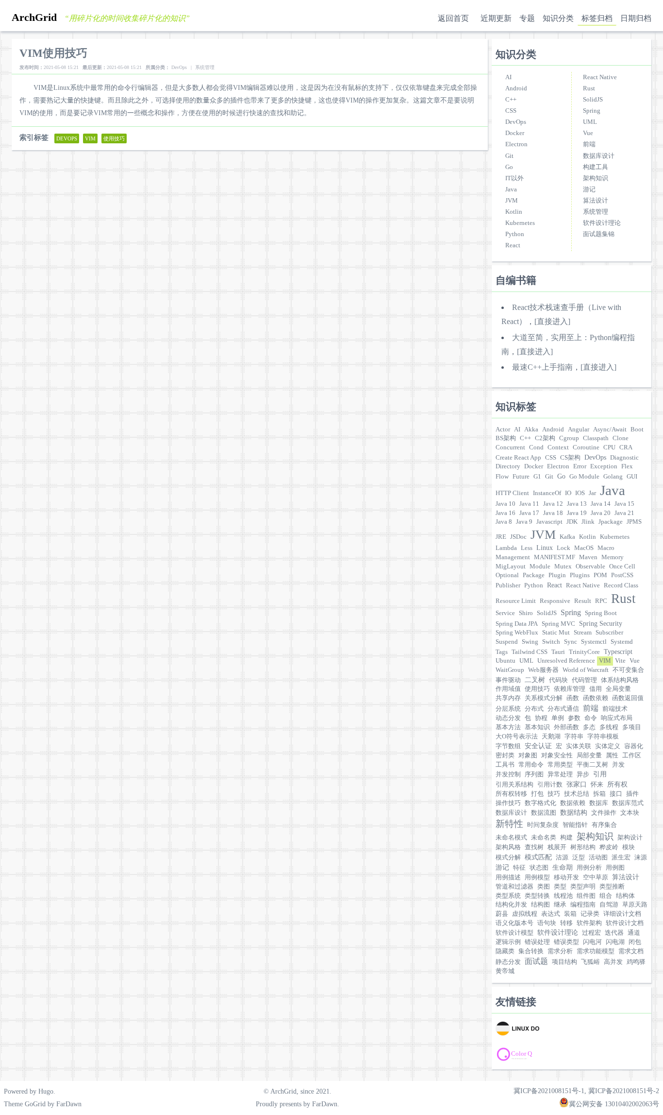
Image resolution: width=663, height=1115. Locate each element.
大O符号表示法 (517, 736)
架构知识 (595, 178)
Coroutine (586, 447)
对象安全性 (557, 755)
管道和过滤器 (514, 886)
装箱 (570, 913)
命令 (590, 718)
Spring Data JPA (517, 623)
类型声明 (583, 886)
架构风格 (508, 847)
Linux (544, 547)
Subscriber (609, 632)
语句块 (546, 923)
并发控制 (508, 774)
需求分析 (560, 951)
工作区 (631, 755)
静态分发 (508, 962)
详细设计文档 (622, 913)
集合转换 (531, 951)
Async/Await (610, 429)
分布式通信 (563, 708)
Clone (621, 438)
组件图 (586, 895)
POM (600, 575)
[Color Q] (539, 1054)
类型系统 (508, 895)
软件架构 (589, 923)
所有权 (617, 784)
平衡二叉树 (592, 764)
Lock (563, 548)
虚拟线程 (524, 913)
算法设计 (595, 200)
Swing (530, 641)
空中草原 (595, 877)
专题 (527, 18)
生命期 (562, 867)
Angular (578, 429)
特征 (519, 867)
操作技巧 (508, 803)
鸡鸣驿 (636, 962)
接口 (616, 793)
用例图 (615, 867)
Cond (536, 447)
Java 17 (529, 513)
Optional (507, 575)
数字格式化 (540, 803)
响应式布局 (616, 718)
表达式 (550, 913)
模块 (628, 847)
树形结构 (583, 847)
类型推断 (612, 886)
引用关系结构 (514, 784)
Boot (637, 429)
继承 (560, 904)
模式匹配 (538, 857)
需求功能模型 (595, 951)
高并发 (613, 962)
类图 (543, 886)
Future (521, 476)
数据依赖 (572, 803)
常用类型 (560, 764)
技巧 (553, 793)
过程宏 (591, 932)
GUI (632, 476)
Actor (503, 429)
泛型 (578, 857)
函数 (572, 698)
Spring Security (600, 623)
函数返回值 (628, 698)
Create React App (518, 457)
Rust (589, 88)
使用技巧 (537, 689)
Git (509, 156)
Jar (592, 493)
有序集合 (604, 825)
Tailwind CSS (529, 652)
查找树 (534, 847)
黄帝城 (505, 971)
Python (514, 234)
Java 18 (553, 513)
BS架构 (506, 438)
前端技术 (615, 708)
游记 (589, 189)
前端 (589, 144)
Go (509, 167)
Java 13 (577, 503)
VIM (605, 660)
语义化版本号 (514, 923)
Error (579, 466)
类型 (560, 886)
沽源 (562, 857)
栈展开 (556, 847)
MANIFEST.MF (554, 557)
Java (511, 189)
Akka (531, 429)
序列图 (534, 774)
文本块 (629, 812)
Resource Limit (516, 601)
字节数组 (508, 746)
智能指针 (575, 825)
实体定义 (607, 746)
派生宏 (621, 857)
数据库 (598, 803)
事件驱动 (508, 680)
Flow (502, 476)
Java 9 (524, 521)
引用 (600, 774)
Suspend (507, 641)
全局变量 (618, 689)
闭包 (635, 942)
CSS (510, 110)
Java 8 (504, 521)
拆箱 (599, 793)
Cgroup (569, 438)
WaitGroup (510, 670)
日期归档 (635, 18)
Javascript (549, 521)
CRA (625, 447)
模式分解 (508, 857)
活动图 (598, 857)
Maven (588, 557)
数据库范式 (628, 803)
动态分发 (508, 718)
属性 (612, 755)
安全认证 (538, 746)
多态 (589, 727)
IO (568, 493)
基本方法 (508, 727)
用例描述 (508, 877)
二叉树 (535, 680)
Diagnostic (624, 457)
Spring (591, 110)
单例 (557, 718)
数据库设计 (598, 156)
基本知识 (537, 727)
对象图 (527, 755)
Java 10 (505, 503)
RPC (601, 601)
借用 (595, 689)
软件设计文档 (625, 923)
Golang (613, 476)
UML (590, 122)
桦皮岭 (608, 847)
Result (582, 601)
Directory (508, 466)
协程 (541, 718)
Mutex (563, 566)
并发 (618, 764)
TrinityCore (584, 652)
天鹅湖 (551, 736)
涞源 (640, 857)
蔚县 (502, 913)
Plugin (557, 575)
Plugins (580, 575)
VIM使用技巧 (53, 53)
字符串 (573, 736)
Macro (605, 548)
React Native (600, 77)
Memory (612, 557)
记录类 (589, 913)
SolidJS (593, 99)
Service (505, 613)
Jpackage (610, 521)
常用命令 (531, 764)
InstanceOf (547, 493)
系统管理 (595, 211)
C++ (510, 99)
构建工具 (595, 167)
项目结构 (564, 962)
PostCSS (622, 575)
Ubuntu (505, 660)
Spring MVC (558, 623)
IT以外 (514, 178)
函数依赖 (595, 698)
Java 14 (601, 503)
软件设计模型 (514, 932)
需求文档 (631, 951)
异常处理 (560, 774)
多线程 (608, 727)
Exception (603, 466)
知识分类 (558, 18)
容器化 (633, 746)
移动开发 (566, 877)
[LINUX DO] (539, 1029)
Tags (502, 652)
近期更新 (496, 18)
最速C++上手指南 (542, 367)
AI (508, 77)
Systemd (622, 641)
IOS (580, 493)
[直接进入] (552, 321)
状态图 (539, 867)
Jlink (588, 521)
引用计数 (550, 784)
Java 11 (529, 503)
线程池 (563, 895)
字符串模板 (603, 736)
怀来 (597, 784)
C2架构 (545, 438)
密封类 (505, 755)
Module (540, 566)
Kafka (567, 536)
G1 (537, 476)
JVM (511, 200)
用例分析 (589, 867)
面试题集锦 (598, 234)
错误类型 (566, 942)
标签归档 (597, 18)
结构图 (540, 904)
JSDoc (518, 536)
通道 (634, 932)
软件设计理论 (602, 223)
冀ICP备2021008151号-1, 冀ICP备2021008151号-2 (586, 1091)
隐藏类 (505, 951)
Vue (588, 133)
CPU (609, 447)
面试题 (536, 961)
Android (516, 88)
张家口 (576, 784)
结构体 (625, 895)
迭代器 (614, 932)
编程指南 (583, 904)
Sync (570, 641)
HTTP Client (512, 493)
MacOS (584, 548)
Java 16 (505, 513)
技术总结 (576, 793)
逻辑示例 (508, 942)
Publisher (508, 585)
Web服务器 (543, 670)
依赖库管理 (569, 689)
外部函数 (566, 727)
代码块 (558, 680)
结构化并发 (511, 904)
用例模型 (537, 877)
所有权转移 (511, 793)
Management (513, 557)
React (512, 245)
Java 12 (553, 503)
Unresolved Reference (566, 660)
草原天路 (634, 904)
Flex (627, 466)
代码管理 (584, 680)
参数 (574, 718)
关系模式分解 (544, 698)
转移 (566, 923)
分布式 (534, 708)
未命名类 (543, 837)
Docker (514, 133)
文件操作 (603, 812)
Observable (590, 566)
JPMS (634, 521)
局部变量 (589, 755)
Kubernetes (520, 223)
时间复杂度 (543, 825)
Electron (516, 144)
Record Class (621, 585)
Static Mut (556, 632)
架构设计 (630, 837)
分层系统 (508, 708)
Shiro (526, 613)
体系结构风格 (620, 680)
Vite (620, 660)
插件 (632, 793)
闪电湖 (615, 942)
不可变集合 (628, 670)
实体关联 (578, 746)
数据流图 (543, 812)
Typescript (618, 651)
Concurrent (510, 447)
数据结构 (573, 812)
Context (558, 447)
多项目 (631, 727)
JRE (501, 536)
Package (534, 575)
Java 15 (624, 503)
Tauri (558, 652)
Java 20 (601, 513)
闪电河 (592, 942)
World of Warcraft (586, 670)
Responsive (555, 601)
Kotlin (513, 211)
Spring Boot (601, 613)
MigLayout (511, 566)
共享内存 (508, 698)
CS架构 (570, 457)
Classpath (596, 438)
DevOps (515, 122)
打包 (537, 793)
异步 (583, 774)
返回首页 (453, 18)
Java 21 (624, 513)
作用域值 (508, 689)
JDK (572, 521)
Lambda (506, 548)
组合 (605, 895)
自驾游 (608, 904)
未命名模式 (511, 837)
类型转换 (537, 895)
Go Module (584, 476)
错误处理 (537, 942)
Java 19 (577, 513)
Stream (583, 632)
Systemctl (594, 641)
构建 (566, 837)
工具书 (505, 764)
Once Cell (622, 566)
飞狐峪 (590, 962)
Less (526, 548)
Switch (551, 641)
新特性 (509, 824)
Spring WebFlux (517, 632)
